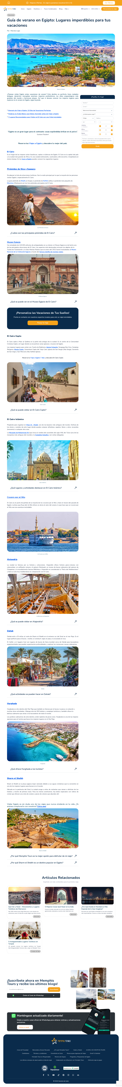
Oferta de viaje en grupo (95, 1060)
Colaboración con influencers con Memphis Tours (70, 1060)
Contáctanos (25, 1053)
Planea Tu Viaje (42, 323)
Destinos (37, 9)
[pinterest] (63, 1075)
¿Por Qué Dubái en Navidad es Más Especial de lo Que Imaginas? (94, 908)
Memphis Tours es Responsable (41, 1057)
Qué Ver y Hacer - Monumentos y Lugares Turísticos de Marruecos (24, 908)
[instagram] (68, 1075)
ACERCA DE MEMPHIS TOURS (95, 1050)
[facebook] (43, 1075)
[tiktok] (58, 1075)
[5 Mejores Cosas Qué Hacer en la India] (61, 895)
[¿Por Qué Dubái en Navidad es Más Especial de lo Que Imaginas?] (97, 895)
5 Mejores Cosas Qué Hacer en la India (59, 907)
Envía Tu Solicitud (95, 1053)
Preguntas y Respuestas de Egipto (80, 1057)
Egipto (29, 9)
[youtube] (53, 1075)
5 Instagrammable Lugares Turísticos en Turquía (23, 943)
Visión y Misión (77, 1050)
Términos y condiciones (40, 1053)
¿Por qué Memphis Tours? (61, 1050)
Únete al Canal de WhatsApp (33, 995)
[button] (85, 9)
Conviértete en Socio (57, 1053)
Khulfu (23, 181)
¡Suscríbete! (54, 989)
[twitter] (48, 1075)
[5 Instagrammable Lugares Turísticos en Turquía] (24, 930)
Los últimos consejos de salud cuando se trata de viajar (36, 1060)
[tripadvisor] (78, 1075)
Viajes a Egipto (35, 143)
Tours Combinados (50, 9)
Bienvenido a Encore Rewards (41, 1050)
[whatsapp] (73, 1075)
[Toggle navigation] (18, 9)
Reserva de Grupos (60, 1057)
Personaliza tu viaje (110, 9)
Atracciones (37, 916)
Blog (60, 9)
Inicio (23, 9)
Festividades (109, 916)
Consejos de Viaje (35, 951)
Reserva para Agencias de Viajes (76, 1053)
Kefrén (45, 181)
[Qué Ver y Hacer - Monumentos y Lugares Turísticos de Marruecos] (24, 895)
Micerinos (10, 183)
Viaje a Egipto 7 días (37, 358)
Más (66, 9)
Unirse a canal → (25, 1027)
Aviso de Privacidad (22, 1050)
